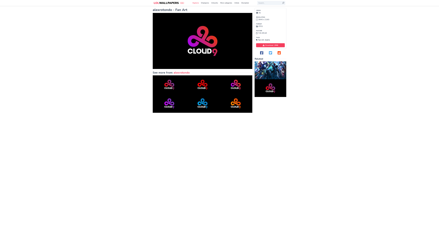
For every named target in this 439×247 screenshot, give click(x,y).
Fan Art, (261, 40)
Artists (236, 3)
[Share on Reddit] (279, 53)
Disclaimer (245, 3)
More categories (226, 3)
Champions (205, 3)
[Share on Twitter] (270, 53)
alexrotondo (182, 72)
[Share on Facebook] (261, 53)
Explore (196, 3)
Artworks (214, 3)
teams (267, 40)
